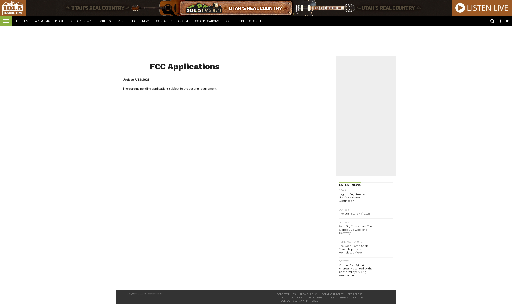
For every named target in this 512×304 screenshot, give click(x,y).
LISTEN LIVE (22, 21)
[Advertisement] (256, 41)
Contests (103, 21)
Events (121, 21)
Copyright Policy (333, 294)
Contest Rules (286, 294)
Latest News (141, 21)
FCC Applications (206, 21)
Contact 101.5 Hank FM (172, 21)
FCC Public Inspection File (244, 21)
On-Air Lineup (81, 21)
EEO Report (355, 294)
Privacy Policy (309, 294)
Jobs (315, 300)
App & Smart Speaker (50, 21)
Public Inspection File (320, 297)
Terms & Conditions (350, 297)
